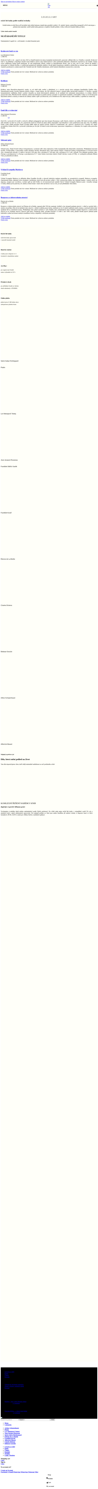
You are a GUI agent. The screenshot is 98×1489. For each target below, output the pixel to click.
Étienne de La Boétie (7, 201)
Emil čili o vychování (9, 110)
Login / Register (10, 1455)
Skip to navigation (6, 1)
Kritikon (4, 81)
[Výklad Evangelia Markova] (10, 164)
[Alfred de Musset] (21, 741)
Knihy (6, 1373)
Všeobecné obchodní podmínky (14, 1384)
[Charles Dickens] (21, 602)
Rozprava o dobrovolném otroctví (14, 197)
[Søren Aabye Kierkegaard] (21, 358)
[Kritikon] (4, 75)
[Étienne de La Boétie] (21, 556)
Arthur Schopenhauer (7, 143)
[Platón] (3, 364)
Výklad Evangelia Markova (12, 170)
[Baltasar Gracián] (21, 648)
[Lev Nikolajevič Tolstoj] (21, 410)
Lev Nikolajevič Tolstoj (7, 55)
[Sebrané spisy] (7, 136)
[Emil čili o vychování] (8, 105)
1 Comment (16, 1403)
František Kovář (5, 173)
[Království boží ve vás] (8, 45)
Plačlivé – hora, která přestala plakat (15, 1401)
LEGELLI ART (9, 1372)
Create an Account (7, 1470)
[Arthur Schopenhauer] (21, 694)
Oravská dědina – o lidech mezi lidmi (16, 1411)
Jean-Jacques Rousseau (8, 114)
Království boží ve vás (9, 51)
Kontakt (7, 1377)
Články (7, 1375)
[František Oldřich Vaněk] (7, 463)
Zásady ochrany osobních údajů (14, 1386)
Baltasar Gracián (6, 84)
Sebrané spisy (6, 140)
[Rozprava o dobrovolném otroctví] (12, 192)
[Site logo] (49, 7)
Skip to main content (18, 1)
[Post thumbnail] (8, 1400)
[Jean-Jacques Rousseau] (21, 457)
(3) (9, 117)
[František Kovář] (21, 509)
